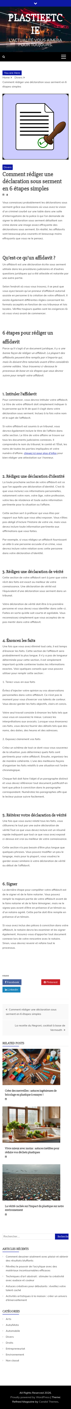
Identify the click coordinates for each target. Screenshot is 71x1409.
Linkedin (12, 989)
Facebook (12, 982)
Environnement (15, 1354)
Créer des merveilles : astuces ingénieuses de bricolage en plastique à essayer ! (31, 1092)
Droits (9, 1342)
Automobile (13, 1330)
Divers (8, 167)
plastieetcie (35, 24)
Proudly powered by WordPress (30, 1397)
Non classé (12, 1360)
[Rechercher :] (35, 1236)
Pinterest (52, 982)
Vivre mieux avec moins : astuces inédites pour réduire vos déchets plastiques (32, 1150)
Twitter (32, 982)
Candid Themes (48, 1401)
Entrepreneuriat (15, 1348)
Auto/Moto (12, 1324)
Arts (8, 1319)
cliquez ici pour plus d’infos (40, 453)
